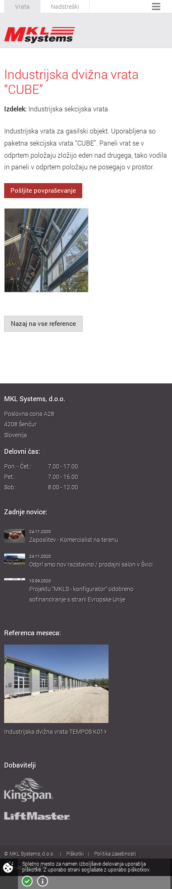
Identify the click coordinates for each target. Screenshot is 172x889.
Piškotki (75, 853)
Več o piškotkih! (42, 881)
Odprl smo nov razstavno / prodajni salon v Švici (91, 564)
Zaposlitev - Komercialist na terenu (73, 540)
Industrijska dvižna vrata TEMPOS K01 (54, 731)
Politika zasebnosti (115, 853)
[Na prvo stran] (39, 35)
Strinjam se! (27, 881)
